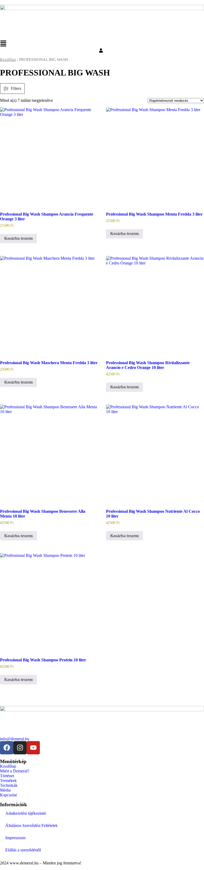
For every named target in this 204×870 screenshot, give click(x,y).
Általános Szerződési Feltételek (31, 825)
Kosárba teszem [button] (18, 238)
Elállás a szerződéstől (23, 850)
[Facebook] (6, 747)
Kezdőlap (8, 59)
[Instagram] (20, 747)
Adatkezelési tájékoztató (25, 813)
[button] (102, 44)
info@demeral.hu (14, 739)
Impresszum (15, 837)
